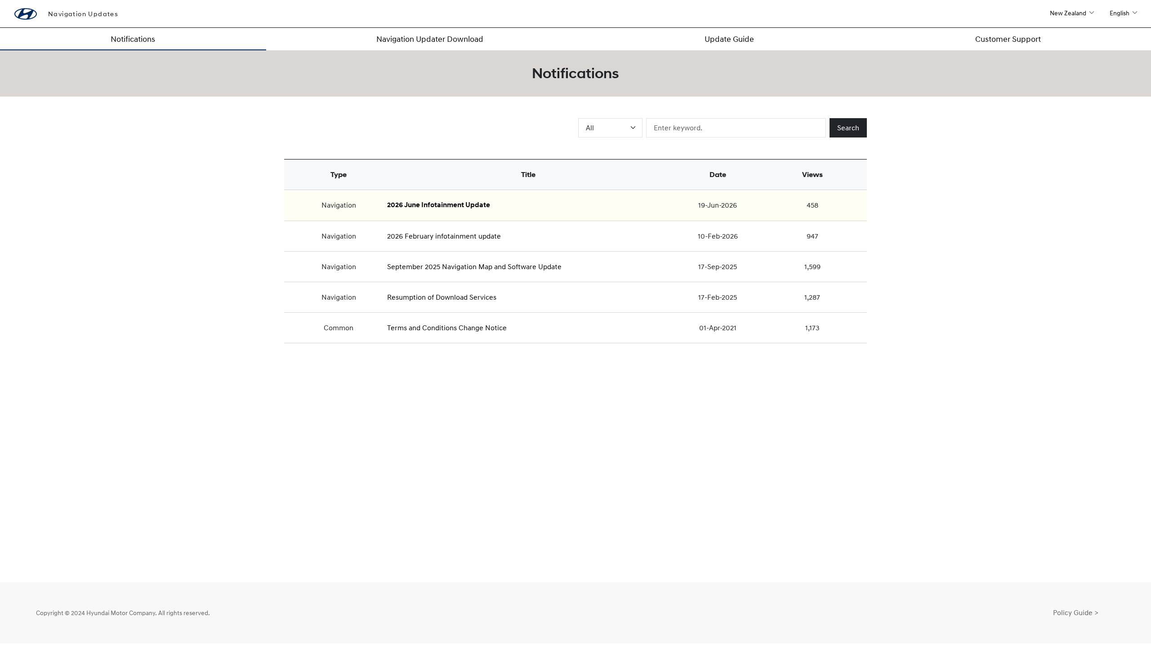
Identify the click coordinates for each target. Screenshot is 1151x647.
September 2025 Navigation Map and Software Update (474, 266)
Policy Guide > (1075, 612)
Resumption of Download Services (441, 296)
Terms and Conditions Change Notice (447, 327)
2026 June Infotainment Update (438, 204)
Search (848, 127)
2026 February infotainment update (444, 235)
